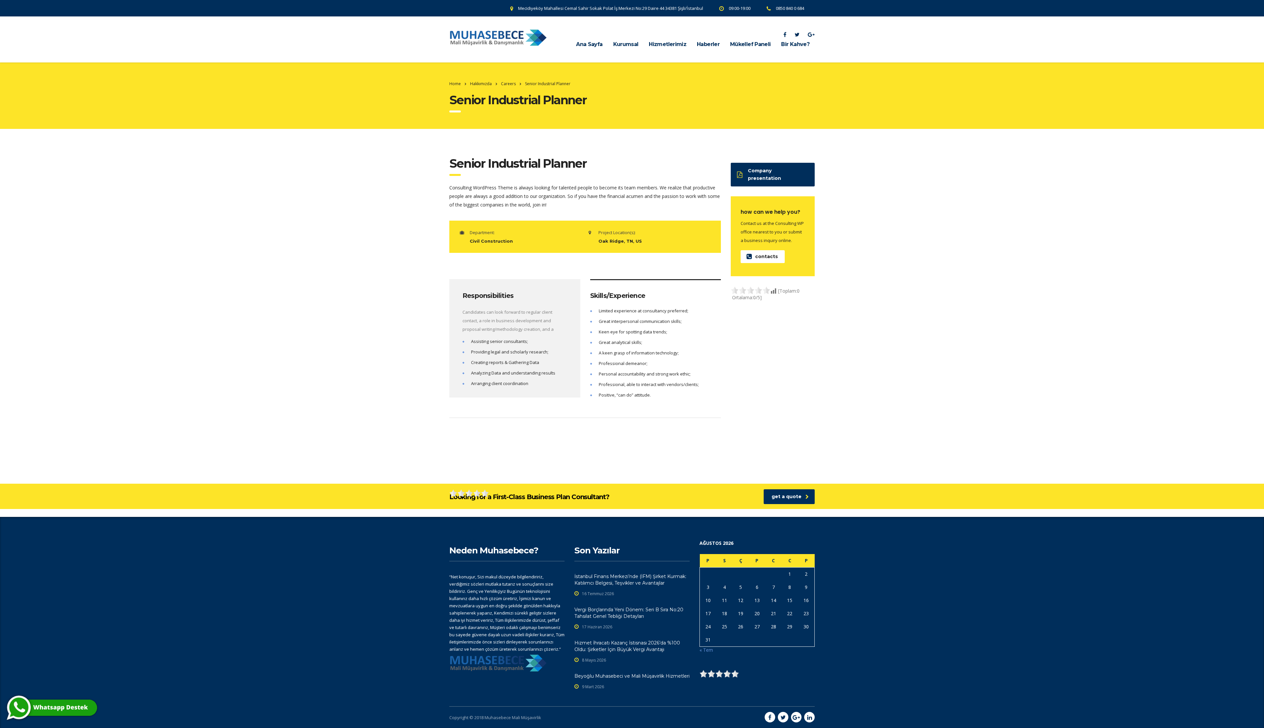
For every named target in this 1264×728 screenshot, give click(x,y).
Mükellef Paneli (750, 44)
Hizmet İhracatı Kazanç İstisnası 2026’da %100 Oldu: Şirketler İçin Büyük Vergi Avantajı (627, 646)
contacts (766, 256)
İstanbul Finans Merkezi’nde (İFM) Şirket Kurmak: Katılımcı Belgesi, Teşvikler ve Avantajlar (630, 579)
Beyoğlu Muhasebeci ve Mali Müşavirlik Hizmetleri (632, 676)
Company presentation (764, 174)
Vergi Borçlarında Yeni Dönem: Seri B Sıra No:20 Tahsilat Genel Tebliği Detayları (628, 613)
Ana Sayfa (589, 44)
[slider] (750, 290)
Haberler (708, 44)
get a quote (787, 496)
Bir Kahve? (795, 44)
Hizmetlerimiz (667, 44)
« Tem (706, 650)
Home (455, 83)
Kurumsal (626, 44)
